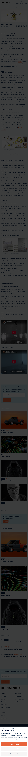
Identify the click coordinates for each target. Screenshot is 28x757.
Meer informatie (14, 754)
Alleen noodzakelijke (14, 749)
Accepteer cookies (14, 744)
